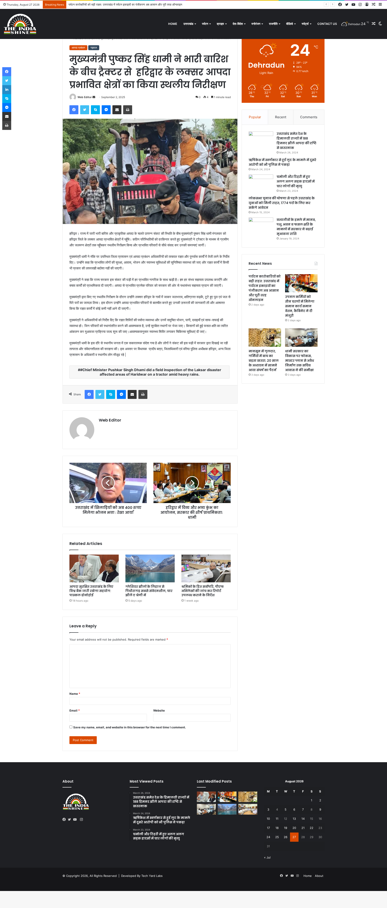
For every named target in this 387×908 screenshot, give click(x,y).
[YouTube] (76, 819)
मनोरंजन (256, 24)
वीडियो (289, 24)
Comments (308, 117)
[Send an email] (93, 97)
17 (268, 828)
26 (285, 837)
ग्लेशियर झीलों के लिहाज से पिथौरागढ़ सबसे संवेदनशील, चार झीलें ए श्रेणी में (148, 590)
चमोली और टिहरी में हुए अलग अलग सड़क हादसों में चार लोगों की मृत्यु (296, 181)
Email (74, 710)
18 (277, 828)
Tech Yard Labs (152, 876)
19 (285, 828)
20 (294, 828)
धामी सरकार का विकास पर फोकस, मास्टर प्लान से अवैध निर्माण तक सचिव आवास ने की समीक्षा (299, 360)
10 (268, 818)
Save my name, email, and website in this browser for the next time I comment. (129, 727)
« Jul (267, 857)
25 (277, 837)
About (319, 876)
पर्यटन (205, 24)
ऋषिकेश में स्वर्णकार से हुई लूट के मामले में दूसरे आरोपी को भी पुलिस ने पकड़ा (282, 162)
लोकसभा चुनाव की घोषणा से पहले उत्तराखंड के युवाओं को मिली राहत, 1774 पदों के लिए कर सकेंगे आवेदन (282, 203)
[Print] (127, 109)
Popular (255, 117)
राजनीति (273, 24)
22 (311, 828)
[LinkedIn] (6, 89)
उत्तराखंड (188, 24)
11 (277, 818)
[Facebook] (73, 109)
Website (159, 710)
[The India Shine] (20, 23)
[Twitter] (84, 109)
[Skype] (95, 109)
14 (303, 818)
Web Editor (84, 97)
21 (303, 828)
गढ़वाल (93, 47)
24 (268, 837)
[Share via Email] (116, 109)
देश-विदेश (238, 24)
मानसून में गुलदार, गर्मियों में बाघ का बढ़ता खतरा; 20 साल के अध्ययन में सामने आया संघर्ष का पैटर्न (264, 360)
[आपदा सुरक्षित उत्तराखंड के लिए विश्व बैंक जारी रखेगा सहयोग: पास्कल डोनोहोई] (94, 568)
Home (172, 24)
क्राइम (220, 24)
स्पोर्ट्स (305, 24)
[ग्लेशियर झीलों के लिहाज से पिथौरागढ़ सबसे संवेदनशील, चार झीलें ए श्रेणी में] (150, 568)
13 (294, 818)
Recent (280, 117)
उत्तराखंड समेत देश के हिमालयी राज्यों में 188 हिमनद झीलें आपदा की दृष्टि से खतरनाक (296, 140)
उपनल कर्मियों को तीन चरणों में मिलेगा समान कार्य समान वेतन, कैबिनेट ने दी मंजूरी (111, 4)
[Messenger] (106, 109)
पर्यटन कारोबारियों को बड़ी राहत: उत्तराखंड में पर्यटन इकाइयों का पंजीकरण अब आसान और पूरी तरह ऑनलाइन (265, 288)
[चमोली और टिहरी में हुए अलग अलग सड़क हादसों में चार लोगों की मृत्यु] (261, 182)
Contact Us (327, 24)
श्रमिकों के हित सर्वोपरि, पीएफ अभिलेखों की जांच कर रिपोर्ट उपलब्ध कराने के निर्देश (202, 590)
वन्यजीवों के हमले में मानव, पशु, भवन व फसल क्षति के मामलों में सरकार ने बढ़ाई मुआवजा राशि (296, 226)
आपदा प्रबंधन (78, 47)
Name (74, 693)
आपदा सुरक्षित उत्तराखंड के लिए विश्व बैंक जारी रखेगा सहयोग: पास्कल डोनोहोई (91, 590)
